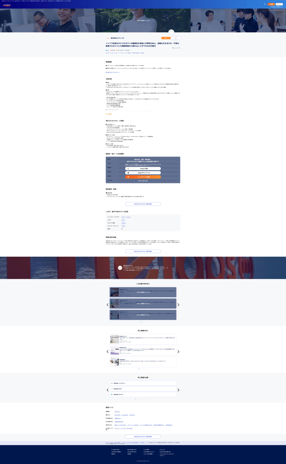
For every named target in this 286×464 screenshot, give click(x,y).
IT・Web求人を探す (115, 449)
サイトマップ (162, 449)
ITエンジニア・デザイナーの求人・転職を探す (131, 442)
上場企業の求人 (169, 425)
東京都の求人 (118, 418)
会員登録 (271, 4)
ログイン (279, 4)
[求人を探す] (264, 4)
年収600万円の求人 (119, 421)
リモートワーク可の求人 (133, 425)
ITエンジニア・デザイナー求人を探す (123, 428)
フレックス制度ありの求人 (146, 425)
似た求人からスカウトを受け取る (143, 204)
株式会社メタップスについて (112, 72)
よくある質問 (146, 449)
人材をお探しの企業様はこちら (277, 6)
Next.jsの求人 (125, 415)
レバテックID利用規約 (134, 164)
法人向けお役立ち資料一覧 (165, 451)
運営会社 (113, 453)
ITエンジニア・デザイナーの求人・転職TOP (113, 442)
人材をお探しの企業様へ (116, 451)
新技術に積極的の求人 (159, 425)
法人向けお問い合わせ (132, 451)
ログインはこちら (143, 181)
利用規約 (127, 164)
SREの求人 (117, 411)
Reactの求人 (118, 415)
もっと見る (109, 114)
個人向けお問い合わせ (132, 449)
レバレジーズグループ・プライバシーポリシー (148, 164)
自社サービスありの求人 (120, 425)
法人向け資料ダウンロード (149, 451)
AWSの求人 (132, 415)
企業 (176, 38)
